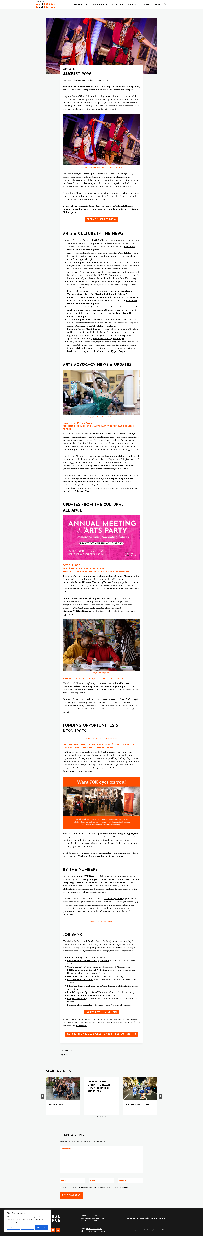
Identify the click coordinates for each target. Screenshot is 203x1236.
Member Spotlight (137, 1105)
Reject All (27, 1227)
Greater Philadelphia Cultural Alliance (80, 80)
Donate (145, 5)
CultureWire (69, 69)
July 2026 (66, 1052)
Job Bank (133, 5)
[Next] (160, 1096)
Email (93, 1180)
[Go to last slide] (42, 1096)
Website (122, 1180)
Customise (14, 1227)
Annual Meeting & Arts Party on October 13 (96, 105)
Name (64, 1180)
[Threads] (58, 1230)
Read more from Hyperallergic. (108, 338)
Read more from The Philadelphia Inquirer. (105, 268)
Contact (131, 1218)
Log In (156, 5)
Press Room (143, 1218)
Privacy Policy (158, 1218)
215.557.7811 (88, 1231)
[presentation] (63, 1088)
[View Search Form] (164, 4)
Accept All (41, 1227)
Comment (66, 1148)
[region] (27, 1221)
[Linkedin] (53, 1230)
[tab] (97, 1116)
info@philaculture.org (94, 1229)
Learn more (81, 1025)
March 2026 (56, 1105)
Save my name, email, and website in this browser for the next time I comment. (95, 1187)
